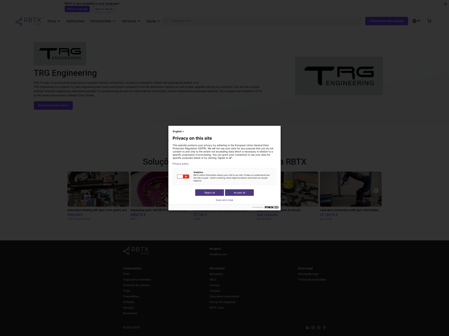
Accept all (239, 192)
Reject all (210, 192)
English (177, 131)
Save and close (224, 200)
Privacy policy (181, 163)
